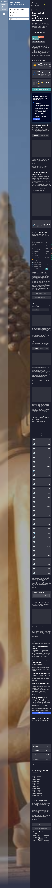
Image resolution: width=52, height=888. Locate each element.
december (46, 840)
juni (39, 837)
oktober (46, 837)
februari (35, 837)
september (46, 835)
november (46, 839)
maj (39, 835)
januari (34, 835)
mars (34, 839)
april (34, 840)
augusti (40, 840)
